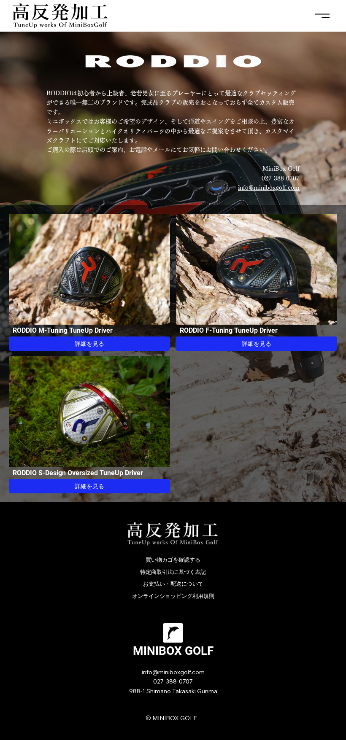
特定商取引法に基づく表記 (173, 571)
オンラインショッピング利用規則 (173, 595)
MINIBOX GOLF (173, 651)
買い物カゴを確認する (173, 559)
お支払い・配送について (173, 583)
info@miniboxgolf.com (269, 188)
